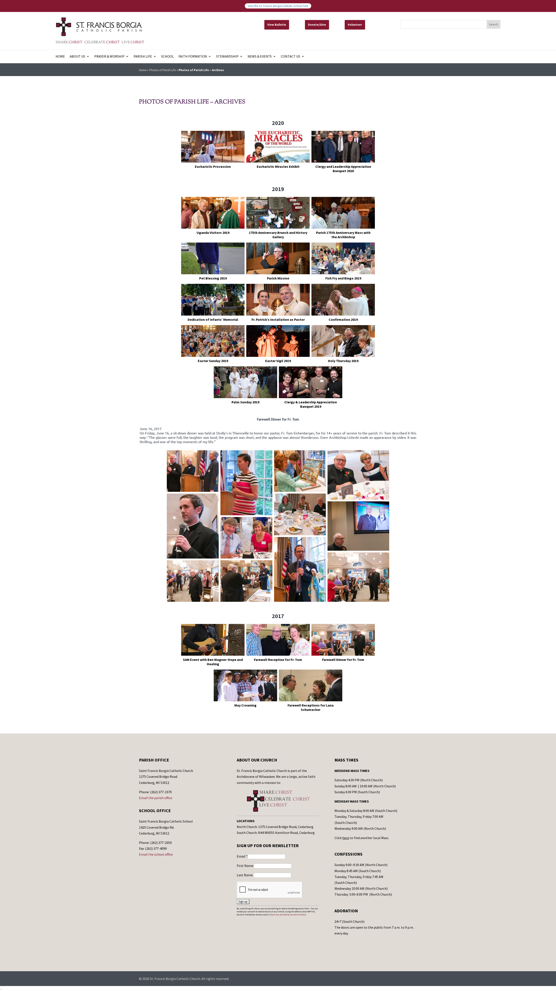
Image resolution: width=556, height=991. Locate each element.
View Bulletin (276, 25)
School (167, 56)
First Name (245, 865)
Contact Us (290, 56)
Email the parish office (155, 798)
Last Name (245, 875)
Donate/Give (317, 25)
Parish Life (143, 56)
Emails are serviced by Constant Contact (287, 914)
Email (242, 856)
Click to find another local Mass (361, 838)
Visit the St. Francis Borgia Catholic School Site (278, 6)
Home (60, 56)
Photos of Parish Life (162, 70)
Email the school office (156, 854)
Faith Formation (193, 56)
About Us (77, 56)
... (1, 988)
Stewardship (227, 56)
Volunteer (355, 25)
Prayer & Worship (109, 56)
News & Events (260, 56)
